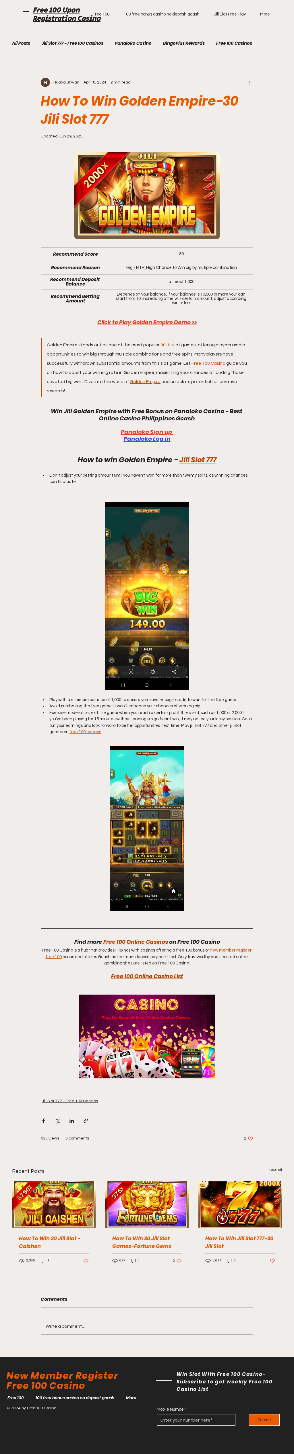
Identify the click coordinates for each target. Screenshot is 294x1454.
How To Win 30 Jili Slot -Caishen (49, 1242)
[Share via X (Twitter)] (57, 1120)
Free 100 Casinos (234, 43)
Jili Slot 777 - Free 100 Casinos (72, 43)
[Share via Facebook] (43, 1120)
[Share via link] (85, 1120)
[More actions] (249, 82)
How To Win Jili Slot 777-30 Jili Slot (239, 1242)
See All (275, 1170)
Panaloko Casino (133, 43)
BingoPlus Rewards (184, 43)
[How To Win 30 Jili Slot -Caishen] (54, 1204)
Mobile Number (171, 1409)
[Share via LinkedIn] (71, 1120)
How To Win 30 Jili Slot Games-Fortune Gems (141, 1242)
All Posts (21, 43)
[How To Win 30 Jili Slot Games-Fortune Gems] (147, 1204)
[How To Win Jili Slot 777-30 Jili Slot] (240, 1204)
